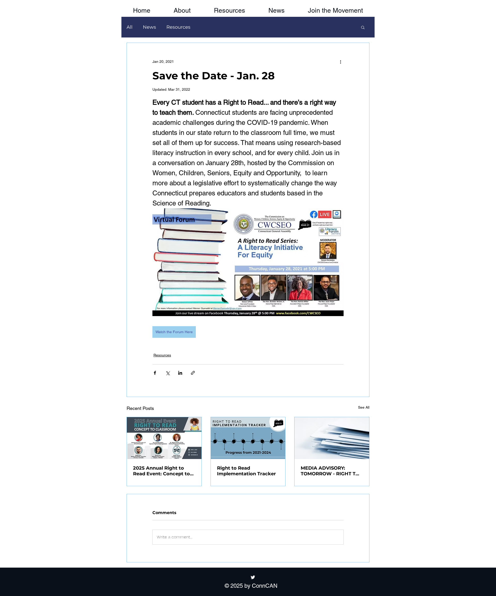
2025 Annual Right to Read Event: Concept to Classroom (161, 471)
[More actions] (340, 61)
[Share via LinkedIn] (180, 372)
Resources (178, 27)
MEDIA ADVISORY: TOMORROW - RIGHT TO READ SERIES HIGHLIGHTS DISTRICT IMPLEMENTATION (330, 471)
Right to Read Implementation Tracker (246, 471)
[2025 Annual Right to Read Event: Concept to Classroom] (164, 438)
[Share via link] (192, 372)
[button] (335, 8)
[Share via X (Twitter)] (167, 372)
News (149, 27)
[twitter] (252, 577)
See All (363, 407)
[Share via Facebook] (154, 372)
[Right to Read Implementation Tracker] (248, 438)
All (130, 27)
